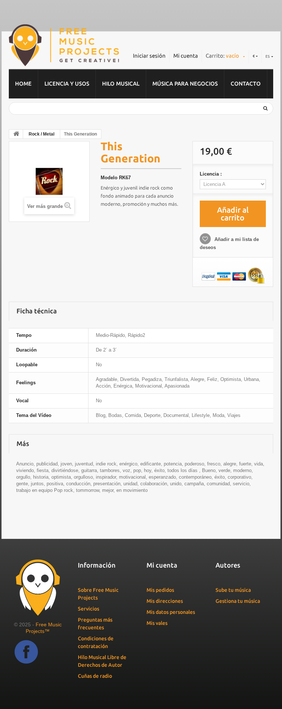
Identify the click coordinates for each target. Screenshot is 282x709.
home (23, 83)
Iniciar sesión (149, 56)
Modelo (109, 177)
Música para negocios (185, 83)
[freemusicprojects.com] (64, 45)
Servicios (88, 609)
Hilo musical (121, 83)
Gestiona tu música (238, 601)
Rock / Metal (41, 134)
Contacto (246, 83)
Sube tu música (233, 590)
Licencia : (211, 174)
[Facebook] (26, 652)
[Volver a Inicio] (16, 134)
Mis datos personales (171, 612)
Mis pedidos (160, 590)
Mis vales (157, 623)
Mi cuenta (185, 56)
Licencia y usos (66, 83)
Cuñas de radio (95, 676)
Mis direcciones (165, 601)
